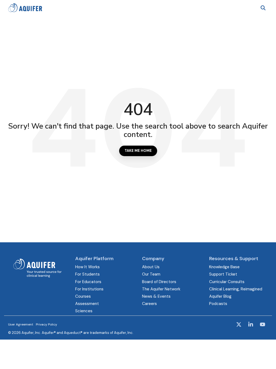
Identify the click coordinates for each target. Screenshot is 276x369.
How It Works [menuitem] (87, 267)
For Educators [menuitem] (88, 281)
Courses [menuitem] (83, 296)
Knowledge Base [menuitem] (224, 267)
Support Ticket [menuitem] (223, 274)
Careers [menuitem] (149, 303)
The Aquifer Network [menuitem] (161, 289)
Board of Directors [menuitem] (159, 281)
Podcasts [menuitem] (218, 303)
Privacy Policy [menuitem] (46, 324)
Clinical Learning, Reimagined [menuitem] (235, 289)
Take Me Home (138, 150)
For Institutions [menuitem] (89, 289)
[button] (239, 324)
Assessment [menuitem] (87, 303)
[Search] (263, 7)
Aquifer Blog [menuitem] (220, 296)
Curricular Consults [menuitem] (226, 281)
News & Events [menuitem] (156, 296)
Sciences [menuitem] (83, 311)
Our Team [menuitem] (151, 274)
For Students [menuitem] (87, 274)
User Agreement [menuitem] (20, 324)
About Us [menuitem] (151, 267)
